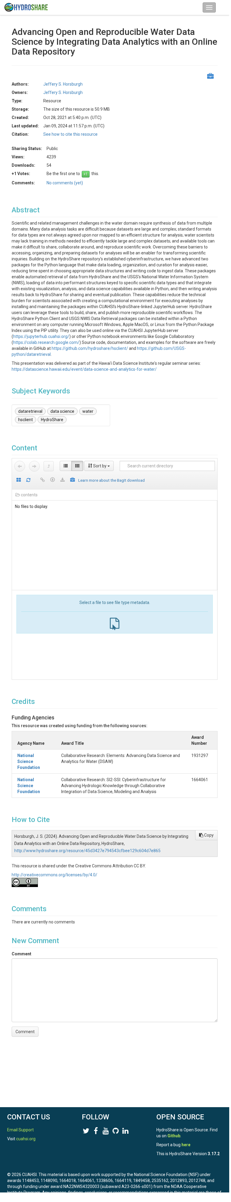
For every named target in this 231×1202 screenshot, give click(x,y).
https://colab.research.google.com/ (46, 342)
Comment (21, 953)
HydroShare (52, 419)
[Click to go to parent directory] (49, 466)
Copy (208, 835)
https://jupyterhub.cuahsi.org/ (41, 336)
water (87, 411)
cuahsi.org (26, 1138)
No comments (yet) (65, 182)
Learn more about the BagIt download (111, 480)
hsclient (25, 419)
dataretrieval (30, 411)
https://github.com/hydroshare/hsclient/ (90, 348)
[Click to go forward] (34, 466)
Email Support (20, 1129)
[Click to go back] (19, 466)
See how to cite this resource (70, 134)
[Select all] (18, 480)
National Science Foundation (28, 761)
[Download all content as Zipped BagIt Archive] (72, 480)
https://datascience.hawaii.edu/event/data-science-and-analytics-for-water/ (84, 369)
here (185, 1144)
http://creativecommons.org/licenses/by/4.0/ (54, 874)
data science (62, 411)
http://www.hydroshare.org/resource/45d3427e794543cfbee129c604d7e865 (87, 850)
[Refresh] (28, 480)
